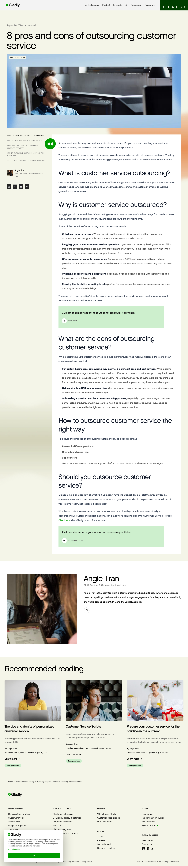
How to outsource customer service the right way (25, 154)
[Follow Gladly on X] (152, 848)
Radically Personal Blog (25, 781)
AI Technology (92, 5)
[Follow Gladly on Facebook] (148, 848)
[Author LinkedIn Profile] (86, 610)
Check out (64, 520)
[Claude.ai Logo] (16, 845)
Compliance (86, 861)
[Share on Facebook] (21, 186)
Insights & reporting (17, 825)
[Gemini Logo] (28, 845)
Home (10, 781)
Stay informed (104, 844)
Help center (147, 814)
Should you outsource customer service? (26, 161)
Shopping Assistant (62, 821)
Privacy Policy (31, 861)
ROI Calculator (104, 821)
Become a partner (106, 848)
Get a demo (174, 7)
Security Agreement (70, 861)
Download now (75, 540)
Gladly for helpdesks (63, 814)
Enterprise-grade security (65, 833)
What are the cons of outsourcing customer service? (23, 146)
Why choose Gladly (106, 814)
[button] (50, 143)
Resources (150, 5)
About (100, 836)
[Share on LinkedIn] (9, 186)
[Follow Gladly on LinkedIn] (143, 848)
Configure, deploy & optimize (67, 817)
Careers (101, 840)
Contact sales (148, 844)
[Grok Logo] (34, 845)
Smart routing (14, 829)
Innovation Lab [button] (120, 5)
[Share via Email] (27, 186)
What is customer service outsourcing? (25, 136)
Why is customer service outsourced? (24, 140)
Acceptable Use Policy (49, 861)
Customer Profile (16, 817)
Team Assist (14, 821)
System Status (149, 825)
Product (106, 5)
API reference (148, 821)
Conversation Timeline (19, 814)
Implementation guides (153, 817)
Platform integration (62, 829)
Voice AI (57, 825)
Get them (72, 320)
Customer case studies (108, 817)
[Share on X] (15, 187)
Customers (136, 5)
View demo (147, 840)
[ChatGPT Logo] (10, 845)
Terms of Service (15, 861)
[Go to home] (10, 5)
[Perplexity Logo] (22, 845)
